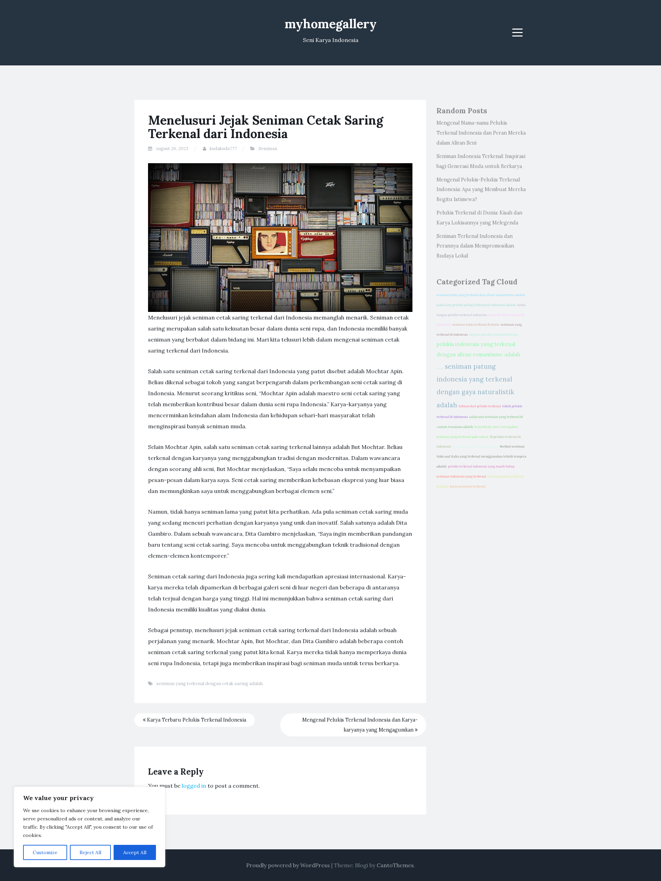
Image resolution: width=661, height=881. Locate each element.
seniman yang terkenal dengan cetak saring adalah (209, 683)
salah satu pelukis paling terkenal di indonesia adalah (476, 305)
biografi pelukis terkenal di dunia (493, 335)
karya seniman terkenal (467, 486)
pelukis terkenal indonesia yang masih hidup (481, 466)
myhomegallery (331, 24)
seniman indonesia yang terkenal (461, 476)
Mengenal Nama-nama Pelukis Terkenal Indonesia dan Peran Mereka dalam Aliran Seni (481, 133)
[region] (89, 827)
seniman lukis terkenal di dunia (476, 325)
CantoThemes (395, 865)
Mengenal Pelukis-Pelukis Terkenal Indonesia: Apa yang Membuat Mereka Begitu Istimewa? (481, 190)
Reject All (90, 852)
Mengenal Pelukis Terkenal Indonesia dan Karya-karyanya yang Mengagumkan (360, 725)
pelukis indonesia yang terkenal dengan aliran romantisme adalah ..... (478, 355)
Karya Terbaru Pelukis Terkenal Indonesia (196, 720)
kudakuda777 (223, 148)
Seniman (268, 148)
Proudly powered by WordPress (288, 865)
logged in (194, 785)
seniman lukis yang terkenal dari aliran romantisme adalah (481, 295)
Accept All (134, 852)
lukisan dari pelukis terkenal (480, 406)
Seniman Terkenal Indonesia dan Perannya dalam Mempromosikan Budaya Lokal (475, 246)
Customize (45, 852)
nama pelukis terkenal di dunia (475, 446)
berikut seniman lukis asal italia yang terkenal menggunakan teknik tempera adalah (481, 456)
